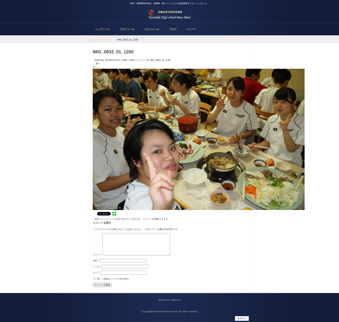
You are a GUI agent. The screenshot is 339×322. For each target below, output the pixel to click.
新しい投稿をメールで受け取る (113, 278)
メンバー (191, 29)
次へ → (96, 67)
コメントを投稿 (151, 219)
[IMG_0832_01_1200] (199, 209)
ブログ (173, 29)
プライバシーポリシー (169, 300)
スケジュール (151, 29)
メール (97, 266)
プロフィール (127, 29)
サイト (96, 272)
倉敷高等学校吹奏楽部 (169, 14)
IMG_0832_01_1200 (160, 60)
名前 (96, 260)
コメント (97, 254)
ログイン (242, 318)
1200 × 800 (127, 60)
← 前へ (96, 63)
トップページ (102, 29)
